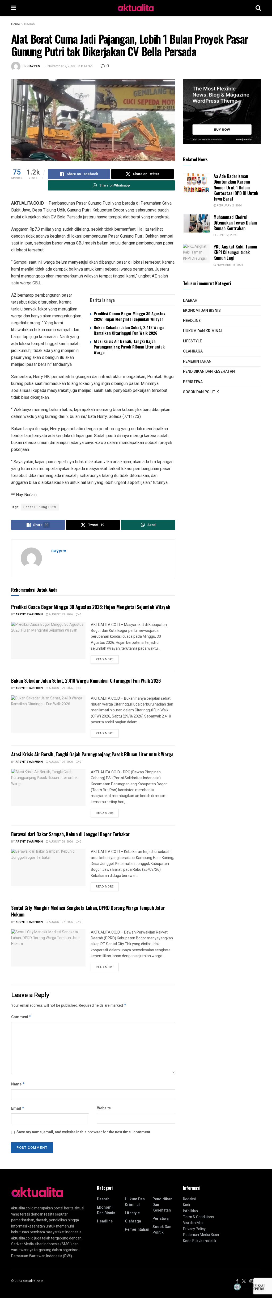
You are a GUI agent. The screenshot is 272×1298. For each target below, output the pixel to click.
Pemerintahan (197, 361)
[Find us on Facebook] (237, 1281)
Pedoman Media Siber (201, 1235)
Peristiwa (193, 382)
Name (18, 1084)
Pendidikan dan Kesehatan (209, 371)
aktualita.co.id (33, 1281)
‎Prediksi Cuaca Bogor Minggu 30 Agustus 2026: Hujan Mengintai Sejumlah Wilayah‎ (129, 316)
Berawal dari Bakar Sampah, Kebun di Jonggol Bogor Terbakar (70, 834)
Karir (186, 1205)
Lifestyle (192, 341)
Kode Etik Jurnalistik (199, 1241)
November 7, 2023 (61, 66)
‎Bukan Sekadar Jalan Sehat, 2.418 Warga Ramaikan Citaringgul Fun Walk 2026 (129, 330)
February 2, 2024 (229, 205)
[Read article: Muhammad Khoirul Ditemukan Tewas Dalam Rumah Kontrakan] (196, 223)
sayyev (33, 66)
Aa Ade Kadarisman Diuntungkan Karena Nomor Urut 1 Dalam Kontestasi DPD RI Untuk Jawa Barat (236, 187)
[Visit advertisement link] (222, 111)
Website (104, 1108)
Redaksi (189, 1199)
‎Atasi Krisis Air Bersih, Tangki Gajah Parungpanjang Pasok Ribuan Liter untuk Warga (129, 346)
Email (17, 1108)
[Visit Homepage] (136, 8)
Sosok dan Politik (201, 392)
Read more (107, 658)
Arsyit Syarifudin (29, 614)
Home (15, 24)
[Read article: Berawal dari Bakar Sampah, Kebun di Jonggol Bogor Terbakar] (48, 867)
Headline (192, 321)
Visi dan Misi (193, 1223)
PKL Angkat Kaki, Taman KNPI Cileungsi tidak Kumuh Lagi (235, 252)
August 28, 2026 (60, 841)
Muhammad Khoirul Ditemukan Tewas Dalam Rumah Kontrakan (235, 223)
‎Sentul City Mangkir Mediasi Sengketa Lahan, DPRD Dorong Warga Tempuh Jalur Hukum (87, 911)
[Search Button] (258, 8)
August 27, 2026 (60, 922)
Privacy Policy (194, 1229)
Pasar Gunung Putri (39, 507)
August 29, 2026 (60, 614)
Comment (21, 1017)
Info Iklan (190, 1211)
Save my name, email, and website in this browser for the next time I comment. (83, 1132)
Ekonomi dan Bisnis (202, 310)
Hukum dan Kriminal (203, 331)
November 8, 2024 (229, 265)
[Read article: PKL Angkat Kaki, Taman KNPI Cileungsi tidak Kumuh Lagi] (196, 253)
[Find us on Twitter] (244, 1281)
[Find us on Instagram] (251, 1281)
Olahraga (193, 351)
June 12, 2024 (226, 235)
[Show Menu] (13, 8)
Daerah (29, 24)
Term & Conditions (198, 1217)
